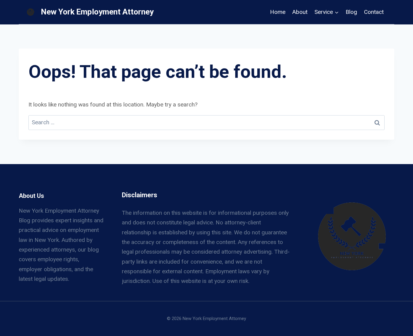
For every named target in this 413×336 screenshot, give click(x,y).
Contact (374, 11)
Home (277, 11)
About (299, 11)
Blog (351, 11)
